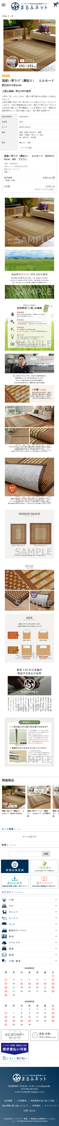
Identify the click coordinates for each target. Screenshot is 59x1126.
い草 (11, 16)
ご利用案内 (21, 1101)
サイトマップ (51, 1105)
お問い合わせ (29, 1110)
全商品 (4, 16)
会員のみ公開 (49, 177)
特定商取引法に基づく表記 (43, 1101)
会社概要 (8, 1101)
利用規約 (37, 1105)
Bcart (45, 1121)
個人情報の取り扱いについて (15, 1105)
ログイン (39, 189)
